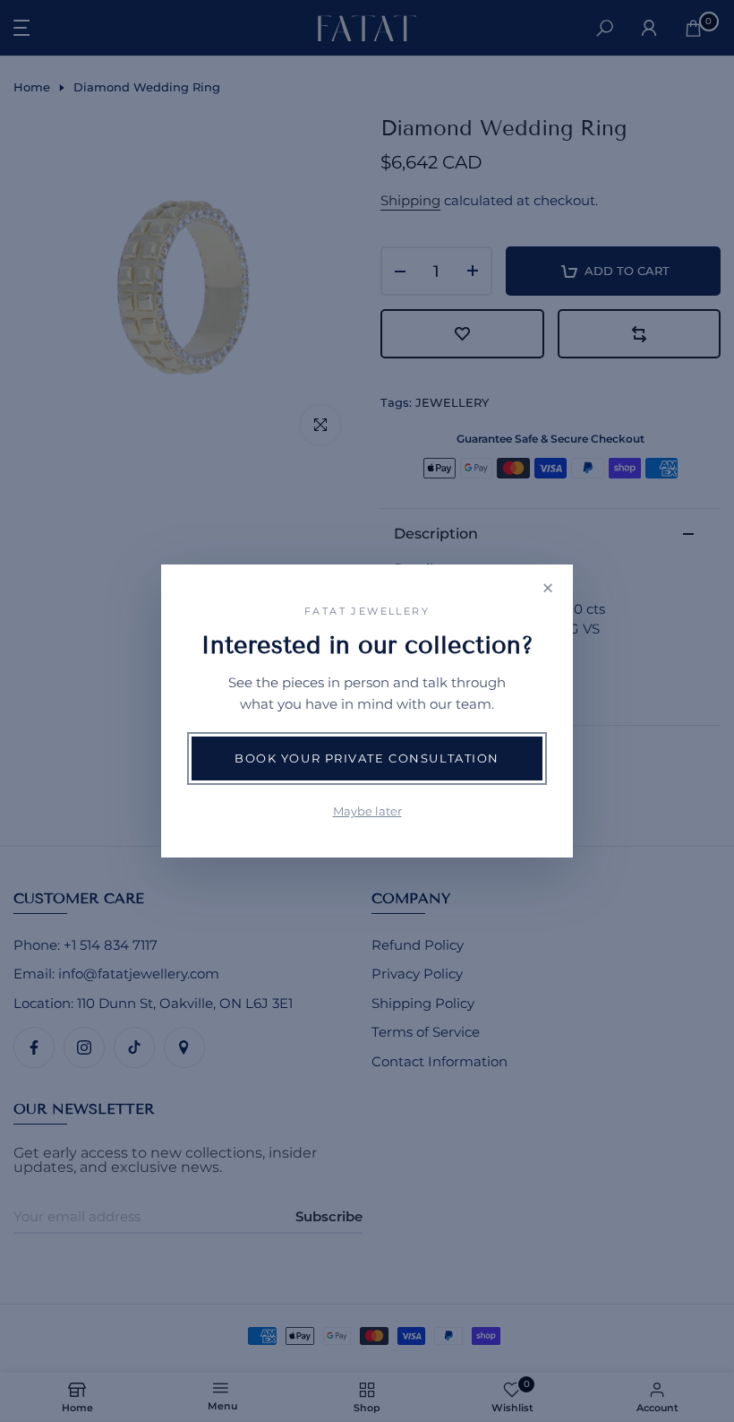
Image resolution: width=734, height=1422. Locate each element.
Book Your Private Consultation (367, 758)
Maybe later (367, 811)
